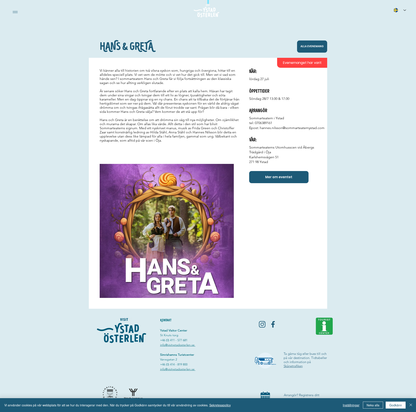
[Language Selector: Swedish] (399, 10)
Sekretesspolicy (220, 405)
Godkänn (395, 405)
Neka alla (373, 405)
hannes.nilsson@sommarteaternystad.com (292, 128)
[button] (15, 12)
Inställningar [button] (351, 405)
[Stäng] (410, 405)
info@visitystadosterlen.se (177, 345)
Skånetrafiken (293, 366)
